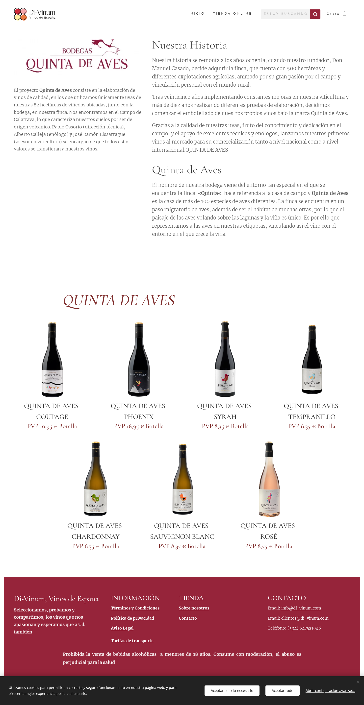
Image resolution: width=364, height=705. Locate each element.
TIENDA (191, 598)
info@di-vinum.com (301, 608)
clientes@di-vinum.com (305, 618)
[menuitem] (198, 14)
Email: (274, 618)
